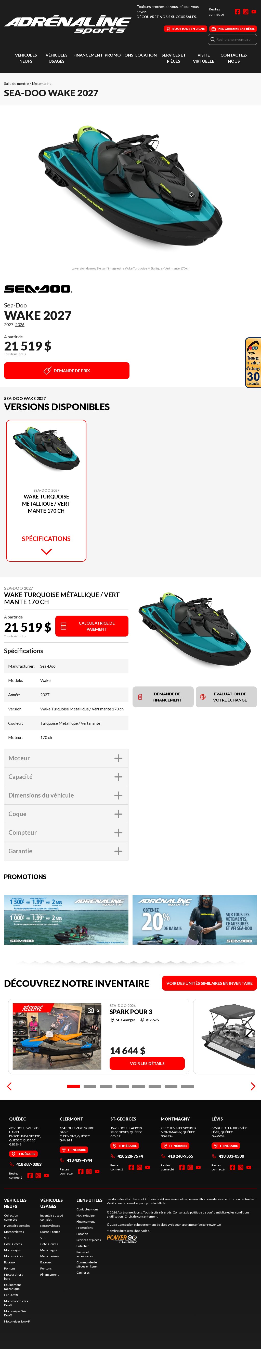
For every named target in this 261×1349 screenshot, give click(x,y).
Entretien (82, 1246)
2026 (19, 324)
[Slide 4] (122, 1086)
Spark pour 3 (131, 1011)
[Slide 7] (171, 1086)
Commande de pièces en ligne (86, 1264)
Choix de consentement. (141, 1216)
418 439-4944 (79, 1160)
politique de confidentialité (208, 1212)
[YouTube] (254, 12)
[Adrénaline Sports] (68, 24)
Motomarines (13, 1256)
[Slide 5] (138, 1086)
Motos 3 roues (50, 1232)
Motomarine (41, 83)
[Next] (252, 1086)
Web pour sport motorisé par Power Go (194, 1224)
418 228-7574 (130, 1156)
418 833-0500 (231, 1156)
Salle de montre (16, 83)
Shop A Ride (141, 1231)
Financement (88, 54)
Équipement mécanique (12, 1287)
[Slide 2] (90, 1086)
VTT (7, 1238)
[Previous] (9, 1086)
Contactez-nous (87, 1209)
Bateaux (9, 1262)
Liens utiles (89, 1200)
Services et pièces (88, 1240)
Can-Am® (11, 1295)
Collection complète (11, 1217)
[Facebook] (237, 12)
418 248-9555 (180, 1156)
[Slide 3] (106, 1086)
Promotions (119, 54)
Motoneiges (12, 1250)
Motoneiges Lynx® (17, 1321)
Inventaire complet (17, 1225)
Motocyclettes (14, 1232)
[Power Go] (164, 1239)
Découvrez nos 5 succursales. (167, 17)
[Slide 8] (187, 1086)
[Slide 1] (73, 1086)
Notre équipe (85, 1215)
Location (146, 54)
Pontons (10, 1268)
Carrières (83, 1272)
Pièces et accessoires (84, 1254)
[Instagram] (246, 12)
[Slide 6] (155, 1086)
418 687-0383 (29, 1164)
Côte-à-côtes (13, 1244)
